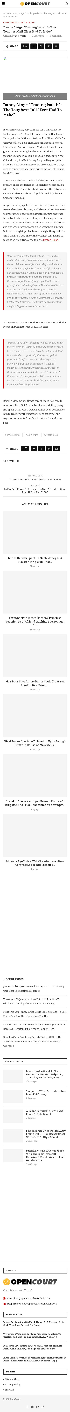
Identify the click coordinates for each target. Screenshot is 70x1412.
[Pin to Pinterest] (48, 46)
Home (6, 13)
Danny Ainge (32, 435)
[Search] (66, 3)
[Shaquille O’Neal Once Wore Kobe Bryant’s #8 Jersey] (13, 1096)
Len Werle (20, 35)
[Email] (37, 1407)
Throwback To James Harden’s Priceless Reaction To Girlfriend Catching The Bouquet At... (35, 621)
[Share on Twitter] (41, 46)
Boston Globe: (51, 240)
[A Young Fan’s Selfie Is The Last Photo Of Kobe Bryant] (13, 1116)
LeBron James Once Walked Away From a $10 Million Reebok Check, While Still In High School (46, 1134)
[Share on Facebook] (33, 46)
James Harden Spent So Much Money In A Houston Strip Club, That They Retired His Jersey (44, 1074)
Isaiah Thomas (51, 435)
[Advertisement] (35, 931)
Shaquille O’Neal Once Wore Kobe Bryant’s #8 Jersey (46, 1093)
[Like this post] (26, 46)
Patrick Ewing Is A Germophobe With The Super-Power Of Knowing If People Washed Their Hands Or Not (46, 1155)
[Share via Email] (56, 46)
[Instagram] (32, 1407)
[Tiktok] (42, 1407)
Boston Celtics (13, 435)
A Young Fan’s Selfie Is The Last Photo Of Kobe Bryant (44, 1113)
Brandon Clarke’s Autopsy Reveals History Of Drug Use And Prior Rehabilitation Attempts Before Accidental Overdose (32, 1041)
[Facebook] (27, 1407)
